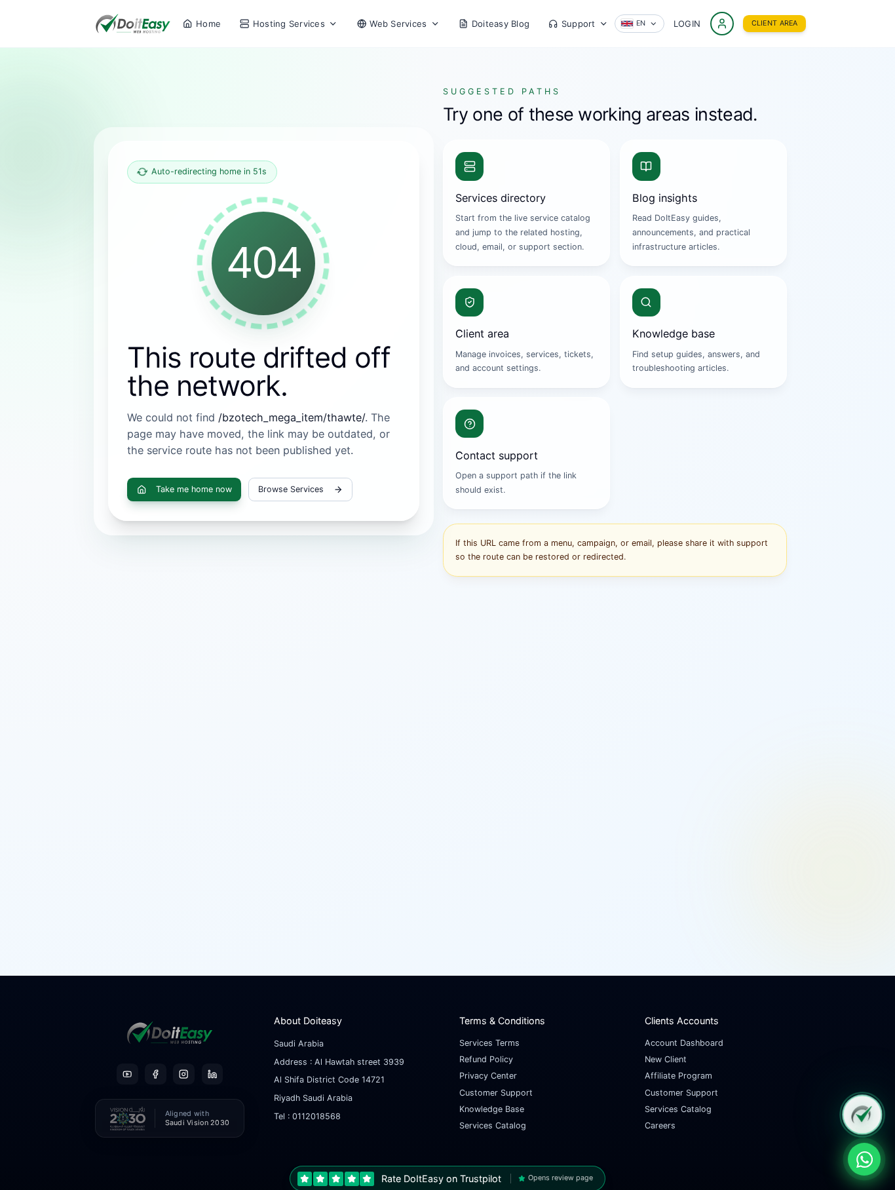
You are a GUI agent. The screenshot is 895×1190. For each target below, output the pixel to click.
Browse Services (291, 489)
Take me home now (194, 489)
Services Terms (489, 1043)
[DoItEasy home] (133, 23)
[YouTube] (127, 1074)
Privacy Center (488, 1076)
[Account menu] (722, 23)
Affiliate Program (678, 1076)
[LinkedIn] (212, 1074)
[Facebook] (155, 1074)
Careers (660, 1125)
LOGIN (687, 23)
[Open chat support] (862, 1115)
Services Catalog (492, 1125)
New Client (666, 1059)
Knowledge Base (491, 1109)
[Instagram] (183, 1074)
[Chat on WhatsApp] (864, 1159)
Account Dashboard (684, 1043)
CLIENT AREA (775, 23)
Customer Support (496, 1093)
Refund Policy (486, 1059)
